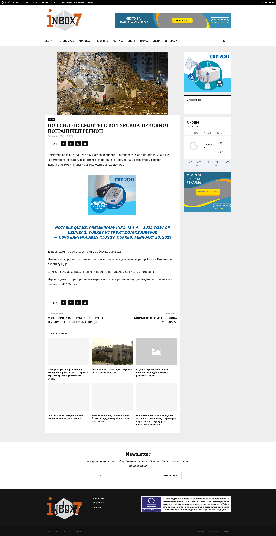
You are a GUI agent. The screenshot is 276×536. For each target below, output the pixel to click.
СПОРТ (131, 41)
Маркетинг (79, 2)
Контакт (90, 2)
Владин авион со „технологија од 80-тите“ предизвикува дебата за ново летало (110, 418)
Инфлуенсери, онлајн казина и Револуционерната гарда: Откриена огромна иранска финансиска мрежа (68, 374)
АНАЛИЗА (84, 41)
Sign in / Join (50, 2)
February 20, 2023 (152, 237)
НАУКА (144, 41)
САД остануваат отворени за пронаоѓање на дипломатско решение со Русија (152, 372)
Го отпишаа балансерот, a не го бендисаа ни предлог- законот (65, 417)
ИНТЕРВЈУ (171, 41)
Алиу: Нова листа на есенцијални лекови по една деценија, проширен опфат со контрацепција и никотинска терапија (156, 420)
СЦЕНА (156, 41)
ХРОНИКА (102, 41)
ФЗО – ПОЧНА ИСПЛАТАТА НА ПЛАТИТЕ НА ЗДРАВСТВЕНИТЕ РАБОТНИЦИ (76, 320)
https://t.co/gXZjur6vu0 (131, 232)
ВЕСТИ (48, 41)
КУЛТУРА (118, 41)
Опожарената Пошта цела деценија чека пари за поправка (112, 371)
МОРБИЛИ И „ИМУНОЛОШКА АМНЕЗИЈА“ (155, 320)
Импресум (67, 2)
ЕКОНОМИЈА (67, 41)
